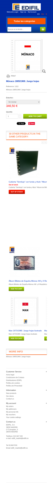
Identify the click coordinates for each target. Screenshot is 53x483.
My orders (9, 406)
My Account (32, 12)
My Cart (43, 29)
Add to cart (16, 289)
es (38, 14)
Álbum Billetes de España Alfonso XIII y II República (31, 281)
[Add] (20, 115)
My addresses (11, 409)
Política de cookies (13, 383)
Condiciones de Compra (15, 377)
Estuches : (10, 98)
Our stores (10, 396)
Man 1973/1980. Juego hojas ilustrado (25, 331)
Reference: (10, 86)
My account (11, 403)
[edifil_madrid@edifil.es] (26, 10)
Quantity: (9, 112)
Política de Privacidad (14, 386)
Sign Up (23, 12)
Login (16, 12)
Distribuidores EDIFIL (14, 380)
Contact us (10, 399)
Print (13, 76)
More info (16, 351)
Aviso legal (10, 375)
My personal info (12, 412)
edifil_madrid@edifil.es (19, 448)
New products (11, 393)
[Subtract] (20, 117)
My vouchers (10, 415)
